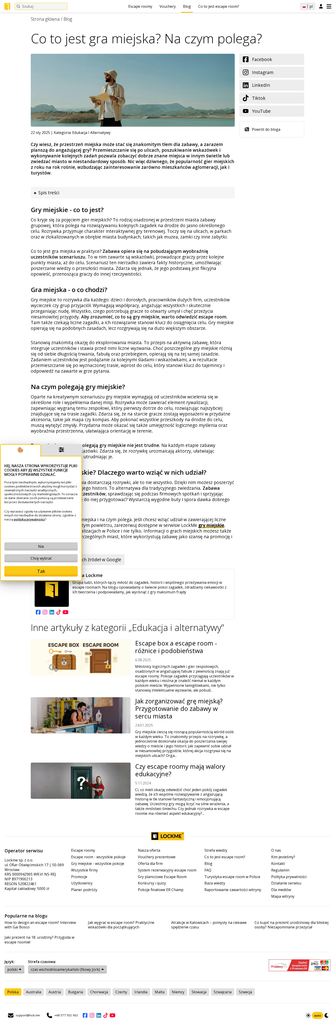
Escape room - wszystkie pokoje (98, 857)
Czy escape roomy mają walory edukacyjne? (180, 770)
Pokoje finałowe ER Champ (160, 889)
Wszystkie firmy (84, 870)
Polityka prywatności (289, 876)
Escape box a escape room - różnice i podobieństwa (176, 646)
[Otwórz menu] (329, 6)
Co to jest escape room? (218, 6)
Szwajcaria (223, 991)
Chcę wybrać (41, 558)
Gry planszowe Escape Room (162, 876)
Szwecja (245, 991)
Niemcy (178, 991)
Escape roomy (140, 6)
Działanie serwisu (286, 883)
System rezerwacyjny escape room (167, 870)
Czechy (121, 991)
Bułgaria (75, 991)
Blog (187, 6)
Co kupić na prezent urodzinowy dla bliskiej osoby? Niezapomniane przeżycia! (291, 925)
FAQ (207, 870)
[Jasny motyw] (308, 1015)
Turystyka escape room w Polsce (232, 876)
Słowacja (199, 991)
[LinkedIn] (51, 612)
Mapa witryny (282, 896)
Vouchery (168, 6)
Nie (41, 546)
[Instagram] (44, 612)
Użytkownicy (82, 883)
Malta (160, 991)
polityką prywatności (29, 519)
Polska (13, 991)
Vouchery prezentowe (156, 857)
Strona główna (45, 19)
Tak (41, 571)
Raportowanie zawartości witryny (232, 889)
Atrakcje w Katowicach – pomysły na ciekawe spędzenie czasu (209, 925)
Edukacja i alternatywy (91, 132)
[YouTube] (65, 612)
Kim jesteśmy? (283, 857)
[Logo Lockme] (7, 6)
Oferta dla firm (150, 863)
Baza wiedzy (214, 883)
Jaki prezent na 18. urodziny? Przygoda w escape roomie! (39, 940)
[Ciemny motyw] (326, 1015)
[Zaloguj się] (321, 6)
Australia (33, 991)
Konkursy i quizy (152, 883)
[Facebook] (38, 612)
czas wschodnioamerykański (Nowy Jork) (65, 969)
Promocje (79, 876)
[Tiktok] (58, 612)
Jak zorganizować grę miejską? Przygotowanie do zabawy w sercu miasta (179, 708)
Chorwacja (99, 991)
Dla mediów (281, 889)
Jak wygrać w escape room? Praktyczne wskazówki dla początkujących (121, 925)
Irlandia (140, 991)
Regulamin (280, 870)
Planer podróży (84, 889)
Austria (55, 991)
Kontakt (278, 863)
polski (12, 969)
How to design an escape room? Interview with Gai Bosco (40, 925)
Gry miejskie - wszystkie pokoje (97, 863)
